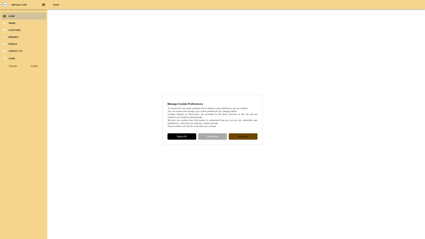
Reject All (182, 136)
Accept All (243, 136)
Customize (212, 136)
